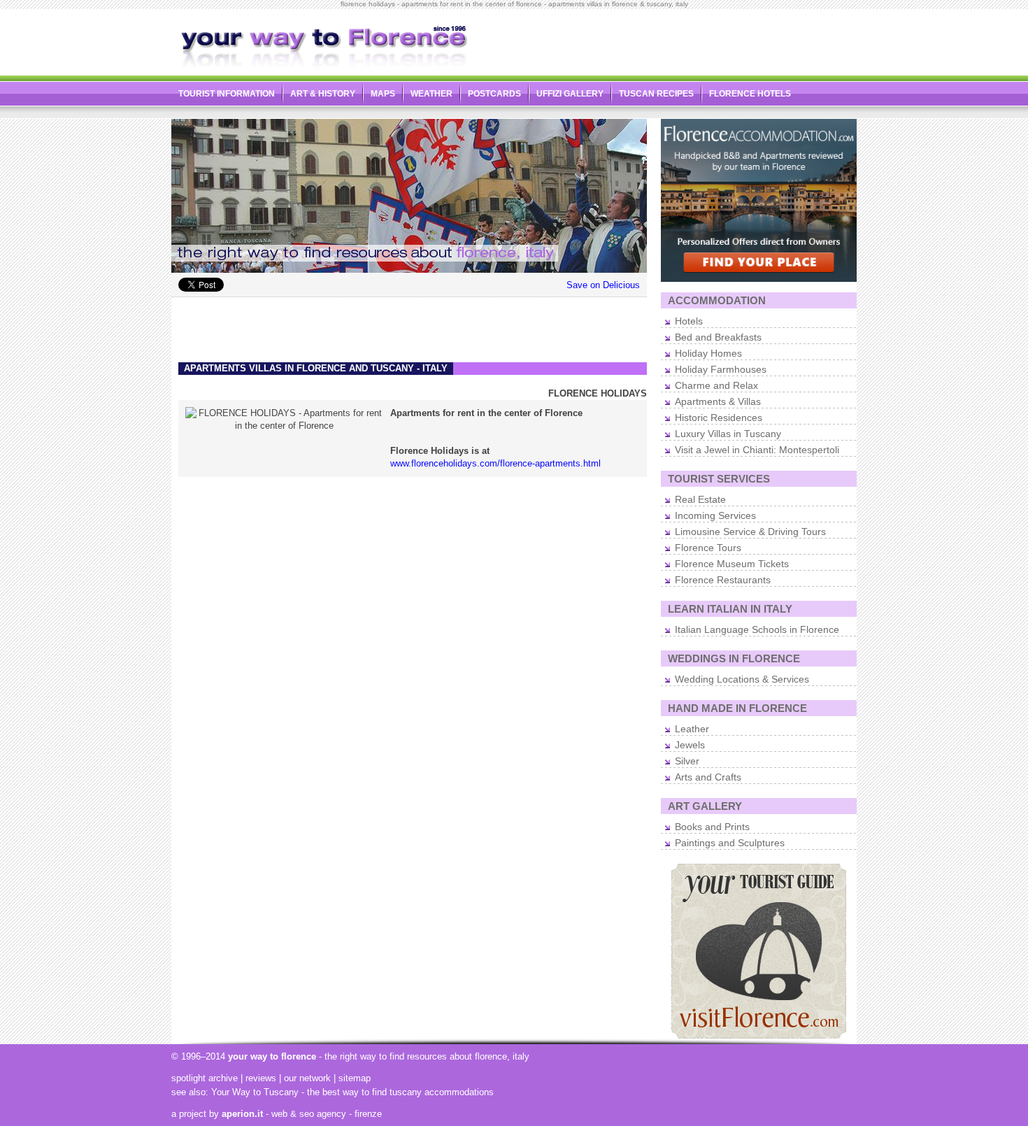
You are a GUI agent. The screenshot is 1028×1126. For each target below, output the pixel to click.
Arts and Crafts (708, 777)
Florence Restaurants (723, 579)
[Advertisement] (693, 39)
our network (307, 1078)
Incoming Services (715, 515)
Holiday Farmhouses (720, 369)
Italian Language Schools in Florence (757, 629)
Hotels (689, 321)
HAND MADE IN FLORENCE (737, 708)
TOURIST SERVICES (719, 479)
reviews (260, 1078)
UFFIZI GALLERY (570, 94)
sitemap (354, 1078)
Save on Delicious (603, 285)
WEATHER (431, 94)
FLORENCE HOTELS (750, 94)
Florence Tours (708, 547)
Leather (692, 728)
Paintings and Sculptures (730, 842)
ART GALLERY (705, 806)
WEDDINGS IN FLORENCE (734, 658)
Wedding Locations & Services (742, 679)
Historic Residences (718, 417)
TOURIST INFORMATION (226, 94)
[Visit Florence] (758, 1035)
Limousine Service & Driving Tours (750, 531)
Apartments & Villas (718, 401)
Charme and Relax (716, 385)
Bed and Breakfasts (718, 337)
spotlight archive (204, 1078)
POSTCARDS (494, 94)
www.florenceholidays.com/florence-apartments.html (495, 463)
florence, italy (502, 1056)
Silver (687, 761)
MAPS (383, 94)
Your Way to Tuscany (255, 1092)
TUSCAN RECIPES (656, 94)
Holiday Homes (708, 353)
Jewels (690, 744)
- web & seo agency (284, 1114)
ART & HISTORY (322, 94)
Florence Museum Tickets (732, 563)
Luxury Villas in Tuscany (728, 433)
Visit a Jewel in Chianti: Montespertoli (757, 449)
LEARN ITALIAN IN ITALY (730, 609)
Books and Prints (712, 826)
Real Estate (700, 499)
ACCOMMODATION (717, 300)
